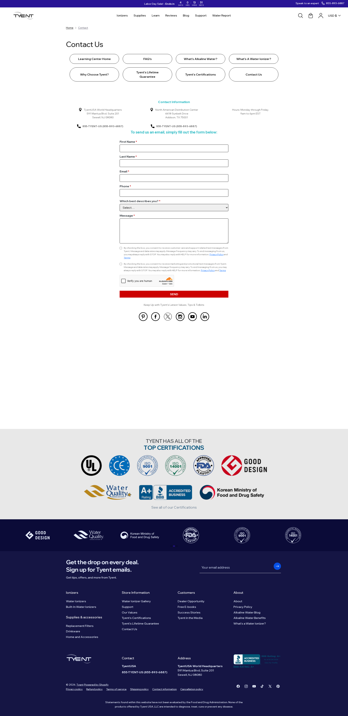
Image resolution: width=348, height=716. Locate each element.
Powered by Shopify (96, 684)
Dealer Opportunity (191, 601)
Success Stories (189, 612)
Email (124, 171)
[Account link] (321, 15)
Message (127, 215)
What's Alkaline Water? (200, 59)
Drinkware (73, 631)
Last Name (128, 156)
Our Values (129, 612)
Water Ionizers (76, 601)
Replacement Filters (80, 626)
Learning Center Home (94, 59)
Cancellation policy (191, 689)
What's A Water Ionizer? (253, 59)
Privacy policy (74, 689)
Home (69, 27)
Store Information (136, 592)
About (238, 592)
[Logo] (24, 15)
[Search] (300, 15)
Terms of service (116, 689)
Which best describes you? (140, 201)
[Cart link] (311, 15)
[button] (171, 546)
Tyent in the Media (190, 618)
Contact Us (254, 74)
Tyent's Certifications (200, 74)
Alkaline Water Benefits (249, 618)
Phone (125, 186)
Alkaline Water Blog (246, 612)
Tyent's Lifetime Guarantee (147, 74)
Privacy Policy (216, 254)
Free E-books (187, 607)
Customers (186, 592)
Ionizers (72, 592)
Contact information (164, 689)
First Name (128, 141)
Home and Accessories (82, 637)
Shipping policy (139, 689)
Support (127, 607)
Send (174, 294)
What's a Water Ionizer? (249, 623)
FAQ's (147, 59)
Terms (127, 257)
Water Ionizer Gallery (136, 601)
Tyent (80, 684)
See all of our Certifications (174, 507)
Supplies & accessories (84, 617)
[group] (37, 535)
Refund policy (94, 689)
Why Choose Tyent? (94, 74)
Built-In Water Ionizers (81, 607)
